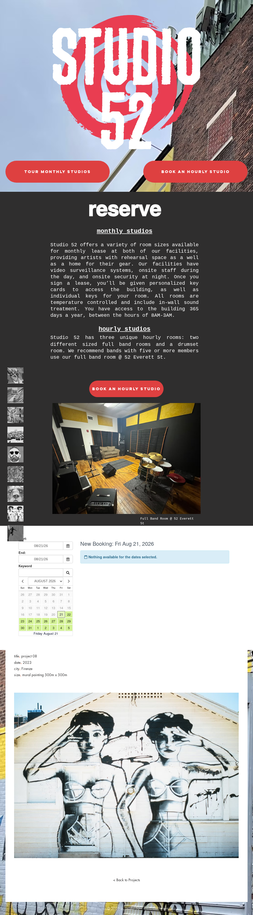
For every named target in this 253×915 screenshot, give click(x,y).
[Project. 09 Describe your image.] (15, 533)
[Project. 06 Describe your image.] (15, 474)
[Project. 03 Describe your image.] (15, 415)
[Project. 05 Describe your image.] (15, 454)
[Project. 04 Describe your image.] (15, 435)
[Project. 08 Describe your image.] (15, 514)
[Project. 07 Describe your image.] (15, 494)
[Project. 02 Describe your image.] (15, 395)
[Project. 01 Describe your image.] (15, 376)
